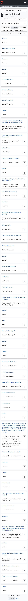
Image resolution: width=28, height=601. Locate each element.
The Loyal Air (5, 277)
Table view (23, 27)
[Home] (2, 2)
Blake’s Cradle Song (7, 90)
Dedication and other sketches (10, 566)
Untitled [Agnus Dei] (7, 100)
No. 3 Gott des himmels (8, 393)
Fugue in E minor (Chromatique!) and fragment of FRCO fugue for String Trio (12, 121)
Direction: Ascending (20, 30)
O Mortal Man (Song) (7, 79)
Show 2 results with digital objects (18, 33)
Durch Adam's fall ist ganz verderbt (11, 235)
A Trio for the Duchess (8, 246)
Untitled (4, 69)
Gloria (3, 413)
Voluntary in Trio (6, 225)
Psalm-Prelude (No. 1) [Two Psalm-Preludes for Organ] (13, 298)
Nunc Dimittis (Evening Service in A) (11, 382)
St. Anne (4, 38)
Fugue (3, 320)
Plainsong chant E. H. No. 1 (9, 362)
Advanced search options (10, 23)
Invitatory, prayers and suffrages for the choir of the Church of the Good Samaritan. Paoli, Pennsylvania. (13, 528)
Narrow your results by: (14, 10)
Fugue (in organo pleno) (8, 48)
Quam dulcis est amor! (8, 506)
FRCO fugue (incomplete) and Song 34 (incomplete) (12, 136)
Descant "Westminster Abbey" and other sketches (13, 554)
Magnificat (5, 516)
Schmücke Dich (6, 148)
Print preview (6, 27)
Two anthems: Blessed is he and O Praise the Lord (13, 494)
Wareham (4, 59)
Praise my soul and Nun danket (10, 158)
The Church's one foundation (10, 576)
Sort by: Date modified (7, 30)
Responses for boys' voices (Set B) (11, 452)
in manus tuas (6, 483)
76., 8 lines (5, 202)
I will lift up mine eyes (7, 372)
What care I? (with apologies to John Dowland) (11, 213)
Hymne (4, 168)
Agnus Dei (5, 462)
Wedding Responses (7, 287)
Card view (15, 27)
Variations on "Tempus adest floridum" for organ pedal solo (13, 179)
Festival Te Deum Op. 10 (8, 331)
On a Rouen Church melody (9, 191)
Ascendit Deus (6, 403)
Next (17, 598)
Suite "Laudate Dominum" (9, 266)
